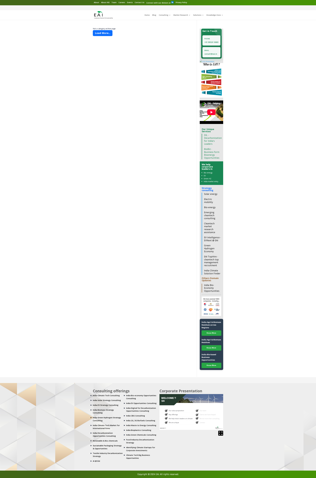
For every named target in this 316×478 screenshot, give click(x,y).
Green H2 (207, 178)
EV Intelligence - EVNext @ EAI (212, 239)
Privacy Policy (181, 2)
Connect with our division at (158, 3)
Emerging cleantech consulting (209, 215)
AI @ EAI (96, 461)
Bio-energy (208, 172)
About (96, 2)
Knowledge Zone (214, 15)
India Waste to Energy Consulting (141, 425)
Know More (211, 333)
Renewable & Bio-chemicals (105, 440)
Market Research (180, 15)
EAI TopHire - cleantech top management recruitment (211, 261)
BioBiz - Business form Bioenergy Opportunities (211, 153)
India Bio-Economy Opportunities (211, 288)
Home (147, 15)
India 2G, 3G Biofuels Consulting (140, 420)
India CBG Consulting (135, 415)
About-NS (105, 2)
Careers (121, 2)
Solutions (197, 15)
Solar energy (210, 193)
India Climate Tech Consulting (106, 395)
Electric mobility (208, 201)
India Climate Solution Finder (212, 272)
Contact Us (139, 2)
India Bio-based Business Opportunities (209, 357)
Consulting (163, 15)
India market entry (211, 181)
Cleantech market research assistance (209, 228)
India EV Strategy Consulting (105, 405)
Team (114, 2)
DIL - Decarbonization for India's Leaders (213, 139)
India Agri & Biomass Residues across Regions (211, 325)
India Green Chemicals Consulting (141, 435)
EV (205, 175)
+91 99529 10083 (211, 42)
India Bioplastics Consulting (138, 430)
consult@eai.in (210, 54)
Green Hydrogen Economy (209, 248)
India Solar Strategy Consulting (107, 400)
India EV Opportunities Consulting (141, 403)
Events (130, 2)
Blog (154, 15)
